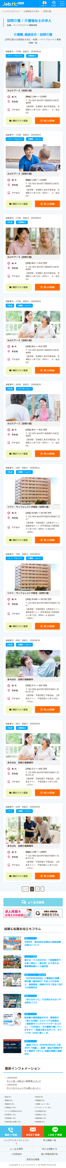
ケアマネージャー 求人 (43, 1107)
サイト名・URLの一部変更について (24, 1081)
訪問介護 (47, 11)
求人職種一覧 (49, 1140)
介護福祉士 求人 (10, 1107)
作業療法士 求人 (41, 1114)
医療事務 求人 (40, 1122)
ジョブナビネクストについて (16, 1142)
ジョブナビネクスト (11, 11)
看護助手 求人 (10, 1104)
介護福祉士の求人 (32, 11)
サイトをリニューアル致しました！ (24, 1088)
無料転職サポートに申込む (33, 1162)
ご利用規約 (16, 1154)
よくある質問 (36, 902)
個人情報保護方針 (49, 1154)
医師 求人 (8, 1097)
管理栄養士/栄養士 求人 (13, 1122)
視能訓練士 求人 (41, 1118)
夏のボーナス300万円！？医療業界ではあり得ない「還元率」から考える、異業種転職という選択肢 (42, 963)
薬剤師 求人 (39, 1097)
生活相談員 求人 (41, 1111)
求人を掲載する (49, 1149)
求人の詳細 (49, 120)
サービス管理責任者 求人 (13, 1111)
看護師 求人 (9, 1100)
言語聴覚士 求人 (10, 1118)
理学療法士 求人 (10, 1114)
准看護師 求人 (40, 1100)
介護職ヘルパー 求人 (42, 1104)
